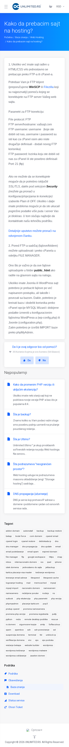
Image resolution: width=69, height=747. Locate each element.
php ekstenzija (23, 598)
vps (36, 640)
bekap (9, 536)
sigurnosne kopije (27, 624)
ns (54, 593)
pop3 (45, 604)
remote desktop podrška (36, 619)
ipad (49, 562)
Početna (8, 37)
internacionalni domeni (26, 562)
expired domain (49, 552)
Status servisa (16, 700)
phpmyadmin (12, 604)
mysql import (12, 588)
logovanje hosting (14, 583)
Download (14, 693)
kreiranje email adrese (16, 578)
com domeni (36, 536)
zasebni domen (37, 656)
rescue (54, 619)
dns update (46, 546)
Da (29, 360)
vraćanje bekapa (13, 645)
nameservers (12, 593)
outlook (9, 598)
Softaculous (54, 624)
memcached (40, 583)
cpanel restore (28, 541)
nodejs (45, 593)
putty (54, 614)
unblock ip (51, 635)
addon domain (13, 531)
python (9, 619)
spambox (19, 630)
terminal (32, 635)
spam (8, 630)
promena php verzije (15, 614)
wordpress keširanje (15, 651)
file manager (12, 557)
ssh (29, 630)
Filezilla (49, 87)
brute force (20, 536)
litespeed (35, 578)
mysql (53, 583)
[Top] (34, 737)
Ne (44, 360)
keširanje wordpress (45, 572)
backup (40, 531)
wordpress (48, 645)
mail (28, 583)
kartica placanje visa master (19, 572)
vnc (29, 640)
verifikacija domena (15, 640)
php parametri (40, 598)
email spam (33, 552)
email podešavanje (15, 552)
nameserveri (49, 588)
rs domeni (11, 624)
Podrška (13, 673)
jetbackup (50, 567)
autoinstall (28, 531)
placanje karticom (30, 604)
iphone (58, 562)
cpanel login (12, 541)
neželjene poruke (30, 593)
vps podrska (47, 640)
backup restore (54, 531)
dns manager (12, 546)
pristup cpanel (12, 609)
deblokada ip (45, 541)
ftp (23, 557)
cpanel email (52, 536)
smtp (42, 624)
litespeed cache (51, 578)
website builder (32, 645)
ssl (54, 630)
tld (41, 635)
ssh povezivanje (41, 630)
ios (42, 562)
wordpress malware (38, 651)
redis (18, 619)
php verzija (56, 598)
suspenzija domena (15, 635)
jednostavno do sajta (32, 567)
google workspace (36, 557)
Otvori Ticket (15, 707)
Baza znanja (21, 37)
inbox (8, 562)
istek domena (12, 567)
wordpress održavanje (16, 656)
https (51, 557)
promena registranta (38, 614)
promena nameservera (34, 609)
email (58, 546)
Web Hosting (37, 37)
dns (56, 541)
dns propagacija (29, 546)
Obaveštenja (15, 680)
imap (59, 557)
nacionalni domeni (31, 588)
